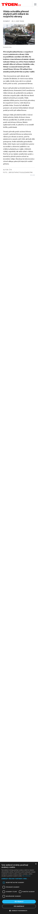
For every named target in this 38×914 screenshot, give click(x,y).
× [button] (36, 864)
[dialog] (19, 888)
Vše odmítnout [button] (19, 906)
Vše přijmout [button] (19, 901)
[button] (19, 879)
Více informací (26, 876)
